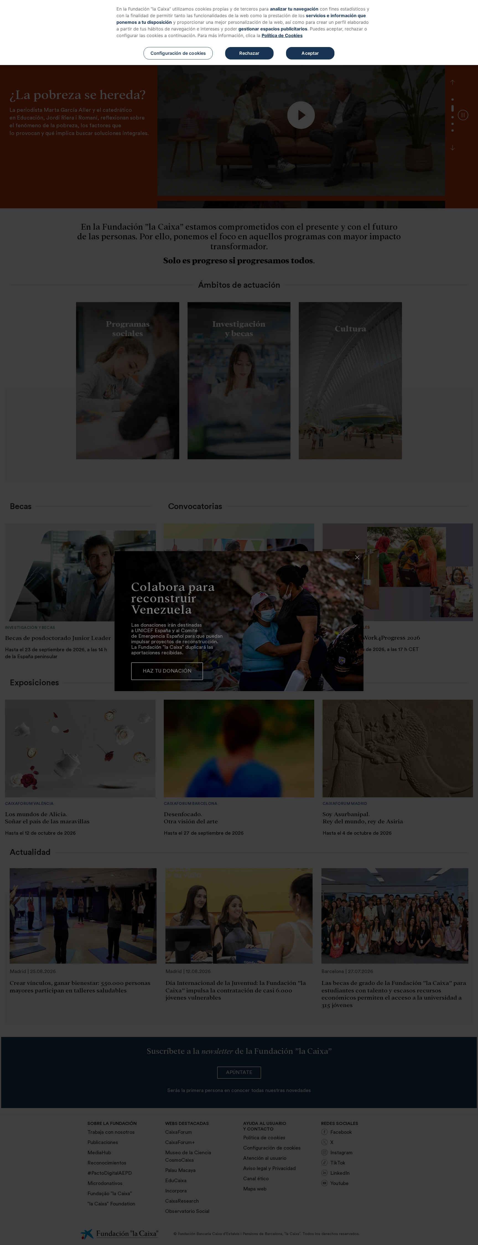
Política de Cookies (282, 35)
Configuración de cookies (178, 53)
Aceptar (310, 53)
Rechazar (249, 53)
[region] (239, 32)
